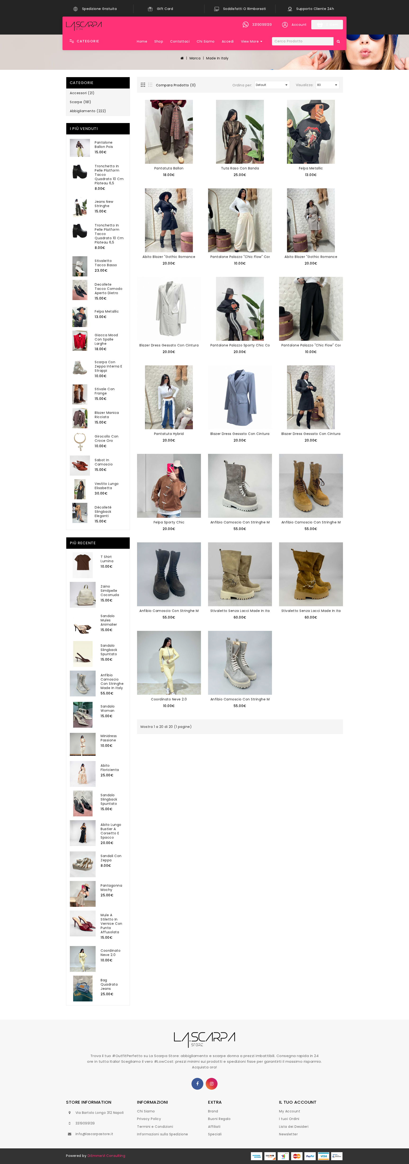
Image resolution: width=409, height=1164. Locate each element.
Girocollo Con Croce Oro (107, 438)
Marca (195, 58)
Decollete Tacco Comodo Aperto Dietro (108, 288)
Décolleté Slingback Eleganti (103, 511)
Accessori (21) (82, 93)
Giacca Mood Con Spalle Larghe (106, 339)
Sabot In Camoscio (104, 462)
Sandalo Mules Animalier (109, 620)
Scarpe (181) (80, 102)
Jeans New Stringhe (104, 203)
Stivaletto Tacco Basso (106, 262)
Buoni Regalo (219, 1118)
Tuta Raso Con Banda (240, 168)
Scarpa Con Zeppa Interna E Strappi (108, 366)
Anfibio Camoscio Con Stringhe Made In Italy (112, 681)
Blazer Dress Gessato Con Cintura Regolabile (178, 345)
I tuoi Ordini (289, 1118)
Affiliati (214, 1126)
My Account (289, 1111)
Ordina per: (242, 85)
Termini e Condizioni (155, 1126)
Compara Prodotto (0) (176, 85)
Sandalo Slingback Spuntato (109, 649)
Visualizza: (305, 85)
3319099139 (85, 1123)
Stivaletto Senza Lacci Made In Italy (241, 610)
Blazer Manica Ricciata (107, 414)
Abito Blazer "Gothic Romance (168, 256)
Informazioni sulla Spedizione (162, 1134)
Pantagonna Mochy (111, 887)
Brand (213, 1111)
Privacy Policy (149, 1118)
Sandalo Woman (108, 708)
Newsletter (288, 1134)
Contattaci (180, 41)
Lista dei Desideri (293, 1126)
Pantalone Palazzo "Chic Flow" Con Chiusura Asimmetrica (260, 256)
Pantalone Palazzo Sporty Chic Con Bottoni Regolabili (257, 345)
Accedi (228, 41)
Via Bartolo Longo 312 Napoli (100, 1112)
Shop (158, 41)
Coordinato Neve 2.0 (110, 952)
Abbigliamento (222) (88, 111)
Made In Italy (217, 58)
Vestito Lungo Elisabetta (107, 485)
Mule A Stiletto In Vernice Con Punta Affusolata (111, 923)
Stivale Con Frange (105, 391)
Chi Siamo (206, 41)
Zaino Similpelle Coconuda (110, 590)
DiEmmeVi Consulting (106, 1155)
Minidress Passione (109, 738)
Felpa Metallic (107, 311)
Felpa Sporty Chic (169, 522)
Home (142, 41)
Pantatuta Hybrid (169, 433)
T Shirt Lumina (107, 558)
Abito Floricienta (110, 767)
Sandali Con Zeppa (111, 858)
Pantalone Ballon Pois (104, 144)
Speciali (215, 1134)
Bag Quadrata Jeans (109, 984)
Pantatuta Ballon (169, 168)
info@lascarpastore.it (94, 1134)
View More (250, 41)
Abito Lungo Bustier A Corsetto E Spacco (111, 831)
